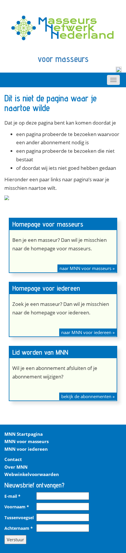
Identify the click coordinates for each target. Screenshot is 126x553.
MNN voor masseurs (26, 441)
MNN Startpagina (23, 434)
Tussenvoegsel (19, 518)
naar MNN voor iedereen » (88, 332)
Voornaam (16, 507)
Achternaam (18, 528)
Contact (13, 459)
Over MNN (16, 467)
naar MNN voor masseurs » (87, 268)
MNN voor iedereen (26, 449)
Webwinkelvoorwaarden (31, 474)
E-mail (12, 496)
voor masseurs (63, 58)
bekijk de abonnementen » (88, 396)
